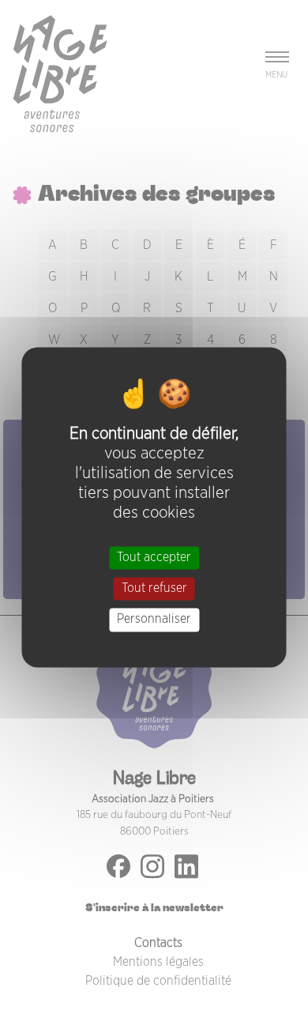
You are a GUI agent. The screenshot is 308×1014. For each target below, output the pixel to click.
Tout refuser (154, 588)
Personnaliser (154, 619)
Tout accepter (154, 557)
